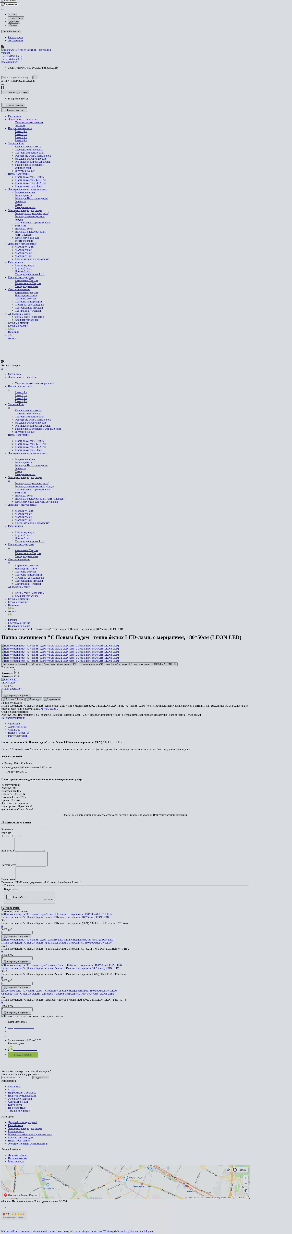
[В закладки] (8, 7)
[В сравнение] (9, 11)
